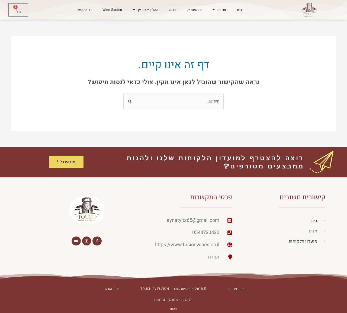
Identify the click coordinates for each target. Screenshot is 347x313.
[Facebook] (97, 241)
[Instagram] (86, 241)
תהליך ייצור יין (148, 9)
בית (239, 9)
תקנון (173, 308)
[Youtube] (76, 241)
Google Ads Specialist (173, 300)
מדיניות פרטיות (238, 288)
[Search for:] (173, 101)
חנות (172, 9)
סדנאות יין (194, 9)
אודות (221, 9)
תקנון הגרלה (111, 288)
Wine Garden (112, 9)
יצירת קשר (84, 9)
